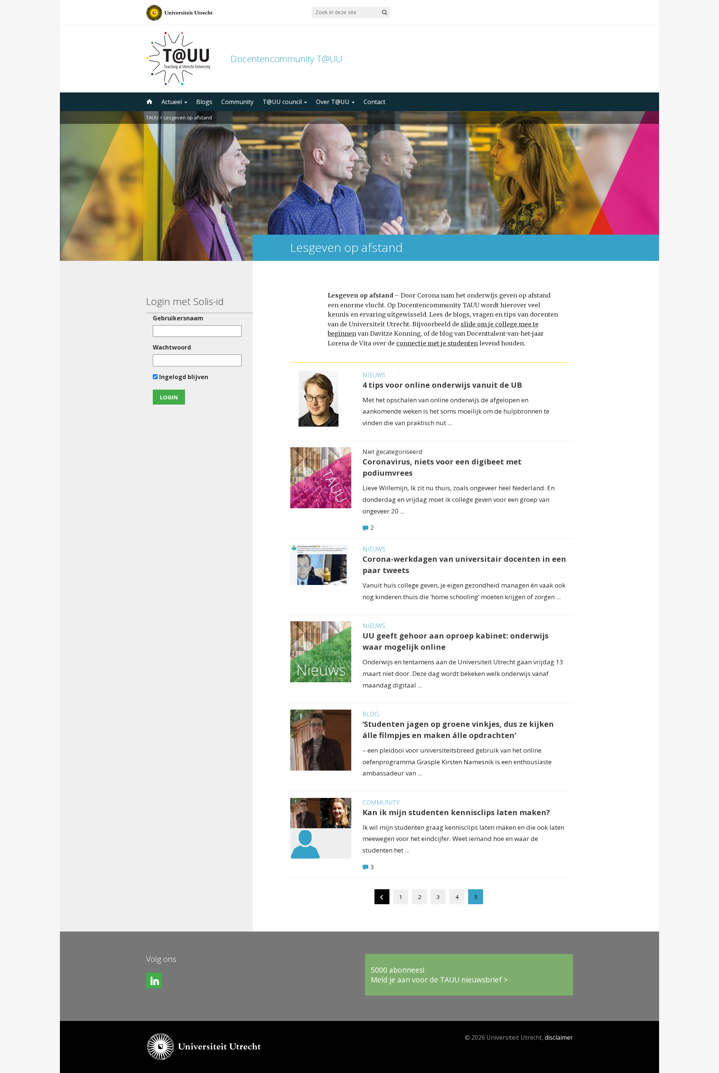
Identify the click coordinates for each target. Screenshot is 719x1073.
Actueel (172, 102)
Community (237, 102)
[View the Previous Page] (382, 898)
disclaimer (559, 1037)
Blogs (204, 102)
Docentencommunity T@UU (286, 58)
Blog (370, 714)
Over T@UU (333, 102)
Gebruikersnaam (178, 318)
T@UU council (283, 102)
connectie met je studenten (437, 343)
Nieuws (373, 375)
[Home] (148, 101)
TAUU (152, 117)
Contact (374, 102)
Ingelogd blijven (183, 377)
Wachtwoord (172, 347)
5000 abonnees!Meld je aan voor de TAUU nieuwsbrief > (439, 975)
